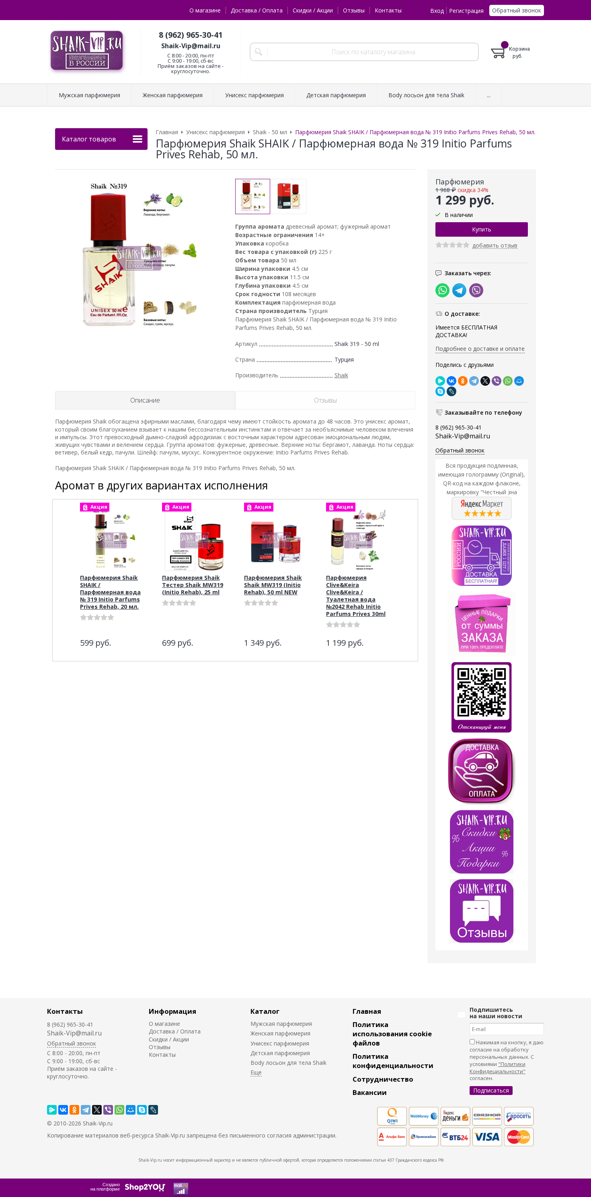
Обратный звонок (516, 10)
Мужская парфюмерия (281, 1023)
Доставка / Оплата (257, 10)
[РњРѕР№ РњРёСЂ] (519, 381)
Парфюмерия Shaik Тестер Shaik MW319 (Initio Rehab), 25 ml (192, 585)
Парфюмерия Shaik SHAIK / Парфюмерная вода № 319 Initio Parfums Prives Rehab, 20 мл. (110, 592)
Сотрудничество (383, 1079)
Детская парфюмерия (280, 1053)
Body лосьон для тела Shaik (288, 1062)
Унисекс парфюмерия (279, 1043)
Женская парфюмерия (280, 1033)
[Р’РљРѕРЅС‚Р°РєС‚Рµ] (451, 381)
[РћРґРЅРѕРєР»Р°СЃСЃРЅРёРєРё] (463, 381)
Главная (367, 1011)
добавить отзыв (494, 246)
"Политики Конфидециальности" (497, 1067)
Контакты (388, 10)
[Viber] (496, 381)
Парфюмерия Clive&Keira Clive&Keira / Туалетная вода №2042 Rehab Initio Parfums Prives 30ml (356, 596)
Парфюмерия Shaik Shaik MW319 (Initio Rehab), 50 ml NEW (273, 585)
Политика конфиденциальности (393, 1061)
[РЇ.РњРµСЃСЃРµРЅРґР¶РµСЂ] (440, 381)
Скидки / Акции (313, 10)
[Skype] (440, 391)
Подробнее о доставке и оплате (480, 348)
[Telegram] (474, 381)
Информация (172, 1011)
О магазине (205, 10)
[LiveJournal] (451, 391)
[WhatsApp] (508, 381)
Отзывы (354, 10)
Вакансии (370, 1092)
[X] (485, 381)
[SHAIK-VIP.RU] (87, 52)
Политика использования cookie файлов (392, 1034)
